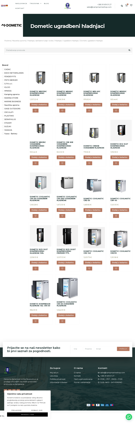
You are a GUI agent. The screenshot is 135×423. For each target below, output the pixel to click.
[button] (122, 6)
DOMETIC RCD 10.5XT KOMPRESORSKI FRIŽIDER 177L (66, 251)
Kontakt (19, 8)
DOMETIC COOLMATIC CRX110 (120, 252)
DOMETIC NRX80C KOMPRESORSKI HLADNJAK (65, 93)
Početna (7, 41)
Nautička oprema (19, 41)
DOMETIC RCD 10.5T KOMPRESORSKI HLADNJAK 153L (39, 251)
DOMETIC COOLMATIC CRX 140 (94, 252)
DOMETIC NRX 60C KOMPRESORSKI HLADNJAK (92, 93)
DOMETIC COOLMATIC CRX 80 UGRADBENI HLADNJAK (40, 198)
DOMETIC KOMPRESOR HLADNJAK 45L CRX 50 (40, 305)
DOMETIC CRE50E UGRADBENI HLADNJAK (94, 147)
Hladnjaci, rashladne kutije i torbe (40, 41)
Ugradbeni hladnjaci (71, 41)
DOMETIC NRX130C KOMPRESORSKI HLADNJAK (38, 93)
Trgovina (34, 3)
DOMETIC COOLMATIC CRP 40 (120, 200)
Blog (46, 3)
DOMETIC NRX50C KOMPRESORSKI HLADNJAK (118, 93)
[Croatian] (2, 5)
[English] (4, 5)
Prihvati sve (27, 414)
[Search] (129, 50)
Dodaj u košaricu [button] (39, 105)
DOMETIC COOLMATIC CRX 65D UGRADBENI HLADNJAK (67, 198)
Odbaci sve (37, 410)
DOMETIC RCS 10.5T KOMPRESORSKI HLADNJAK (119, 146)
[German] (7, 5)
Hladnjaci (58, 41)
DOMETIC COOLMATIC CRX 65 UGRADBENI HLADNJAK (67, 304)
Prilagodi (16, 410)
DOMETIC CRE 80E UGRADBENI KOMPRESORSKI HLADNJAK (65, 145)
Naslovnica (21, 3)
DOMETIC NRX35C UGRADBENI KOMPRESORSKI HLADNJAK (38, 145)
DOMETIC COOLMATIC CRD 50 (94, 200)
